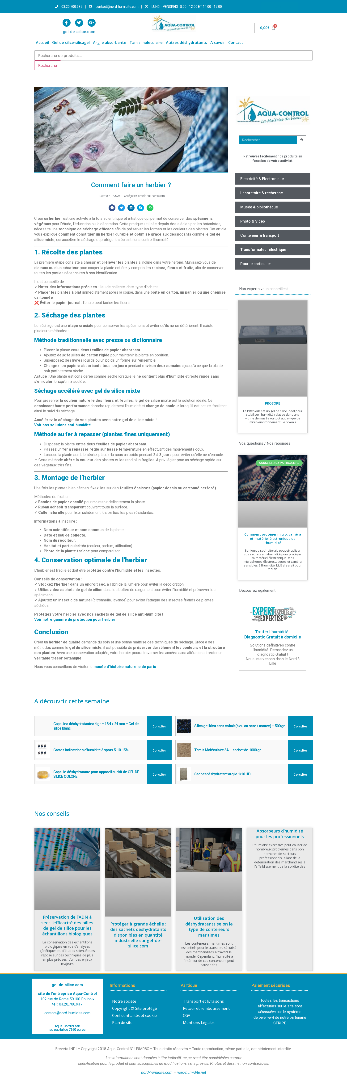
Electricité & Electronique (262, 179)
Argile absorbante (109, 42)
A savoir (217, 42)
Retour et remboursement (206, 1008)
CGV (186, 1015)
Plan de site (122, 1022)
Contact (235, 42)
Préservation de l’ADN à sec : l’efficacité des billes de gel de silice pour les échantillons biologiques (67, 925)
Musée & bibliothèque (259, 207)
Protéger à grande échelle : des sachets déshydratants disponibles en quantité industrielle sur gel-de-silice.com (138, 935)
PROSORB (272, 403)
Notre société (124, 1001)
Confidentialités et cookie (134, 1015)
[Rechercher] (301, 140)
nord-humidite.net (191, 1072)
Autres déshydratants (186, 42)
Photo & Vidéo (252, 221)
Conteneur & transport (259, 235)
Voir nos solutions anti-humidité (62, 425)
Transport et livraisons (203, 1001)
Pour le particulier (255, 264)
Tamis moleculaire (146, 42)
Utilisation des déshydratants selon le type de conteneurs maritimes (209, 926)
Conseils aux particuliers (150, 196)
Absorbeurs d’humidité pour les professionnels (280, 833)
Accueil (42, 42)
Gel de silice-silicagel (71, 42)
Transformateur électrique (263, 249)
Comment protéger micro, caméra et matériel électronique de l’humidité (272, 538)
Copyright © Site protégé (134, 1008)
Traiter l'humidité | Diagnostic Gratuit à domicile (272, 634)
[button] (112, 207)
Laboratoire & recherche (261, 193)
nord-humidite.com (157, 1072)
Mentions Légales (199, 1022)
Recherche (47, 65)
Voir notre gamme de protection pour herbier (74, 619)
